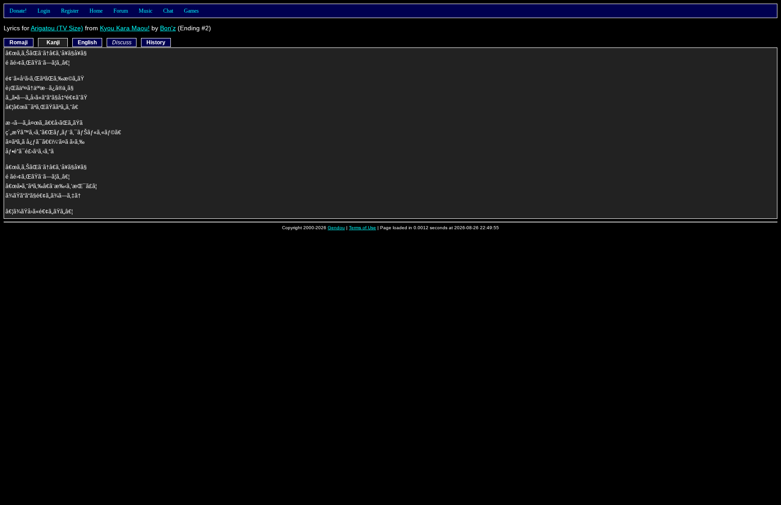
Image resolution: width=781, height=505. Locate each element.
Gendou (336, 227)
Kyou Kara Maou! (125, 28)
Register (70, 11)
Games (191, 11)
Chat (168, 11)
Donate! (18, 11)
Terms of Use (362, 227)
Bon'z (168, 28)
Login (44, 11)
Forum (120, 11)
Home (96, 11)
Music (145, 11)
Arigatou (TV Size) (57, 28)
